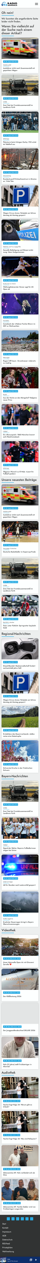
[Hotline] (31, 1218)
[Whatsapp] (8, 1218)
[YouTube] (22, 1218)
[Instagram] (17, 1218)
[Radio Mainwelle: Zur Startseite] (18, 4)
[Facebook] (13, 1218)
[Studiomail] (27, 1218)
